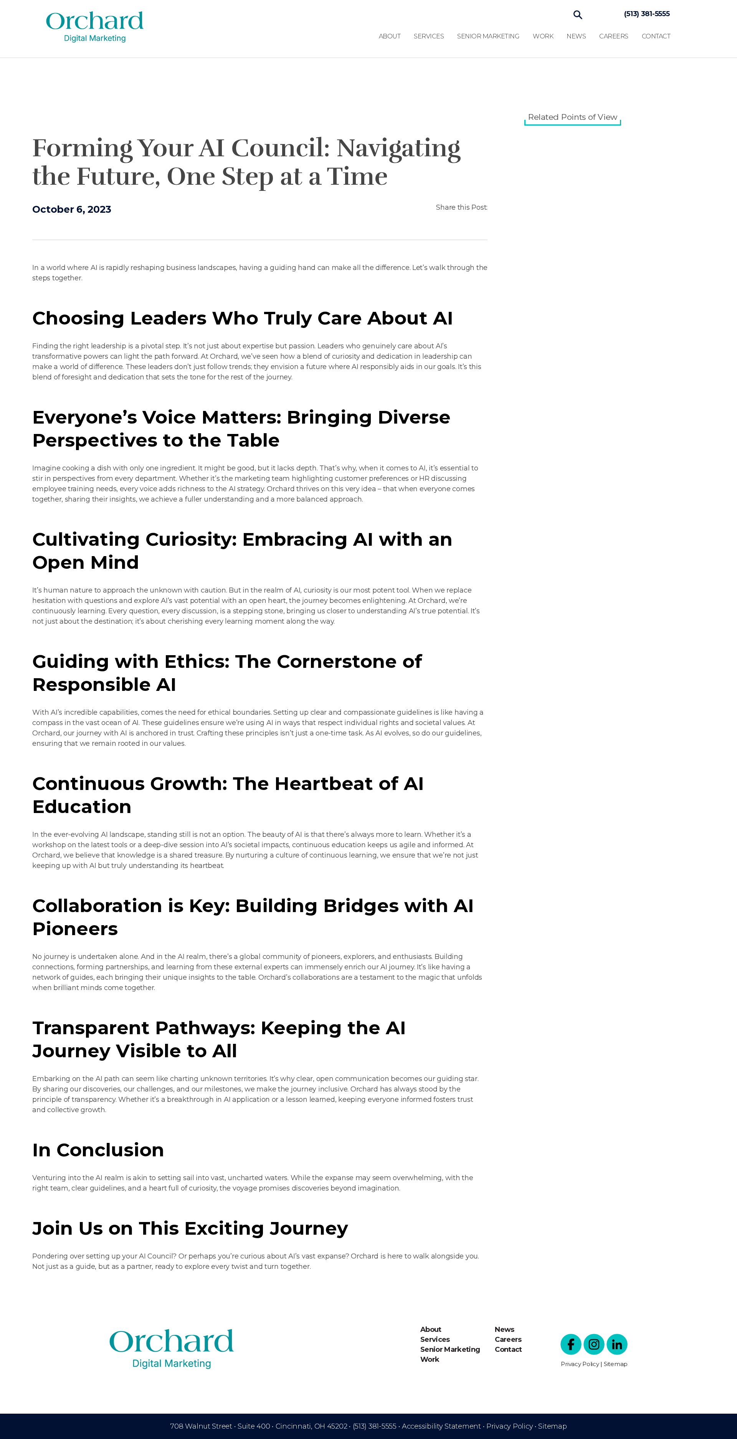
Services (429, 36)
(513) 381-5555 (646, 14)
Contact (656, 36)
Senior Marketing (488, 36)
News (576, 36)
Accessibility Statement (441, 1426)
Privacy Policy (580, 1364)
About (390, 36)
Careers (613, 36)
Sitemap (616, 1364)
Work (543, 36)
